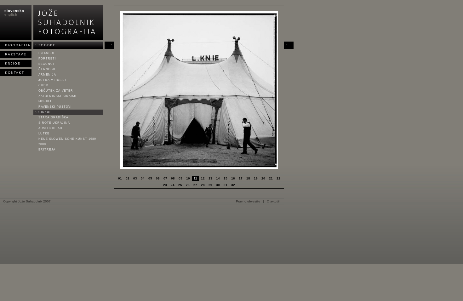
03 (135, 178)
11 (195, 178)
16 (233, 178)
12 (203, 178)
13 (210, 178)
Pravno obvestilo (248, 201)
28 (203, 185)
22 (278, 178)
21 (271, 178)
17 (241, 178)
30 (218, 185)
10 (188, 178)
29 (210, 185)
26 (188, 185)
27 (195, 185)
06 (158, 178)
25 (180, 185)
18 (248, 178)
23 (165, 185)
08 (173, 178)
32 (233, 185)
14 (218, 178)
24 (172, 185)
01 (120, 178)
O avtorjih (274, 201)
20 (263, 178)
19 (256, 178)
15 (225, 178)
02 (127, 178)
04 (143, 178)
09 (180, 178)
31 (225, 185)
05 (150, 178)
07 (165, 178)
